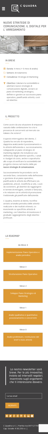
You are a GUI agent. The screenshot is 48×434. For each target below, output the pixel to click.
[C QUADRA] (24, 8)
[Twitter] (10, 415)
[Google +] (17, 415)
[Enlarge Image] (24, 45)
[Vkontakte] (32, 415)
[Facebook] (14, 415)
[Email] (7, 415)
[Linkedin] (28, 415)
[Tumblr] (25, 415)
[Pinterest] (21, 415)
